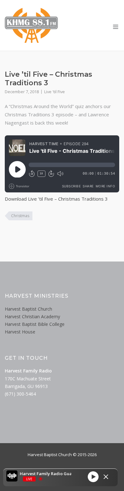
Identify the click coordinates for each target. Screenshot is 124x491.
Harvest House (20, 332)
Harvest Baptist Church (28, 309)
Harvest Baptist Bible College (35, 324)
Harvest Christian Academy (32, 316)
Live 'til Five (54, 91)
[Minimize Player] (106, 477)
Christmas (20, 215)
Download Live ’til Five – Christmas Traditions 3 (56, 199)
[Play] (93, 477)
